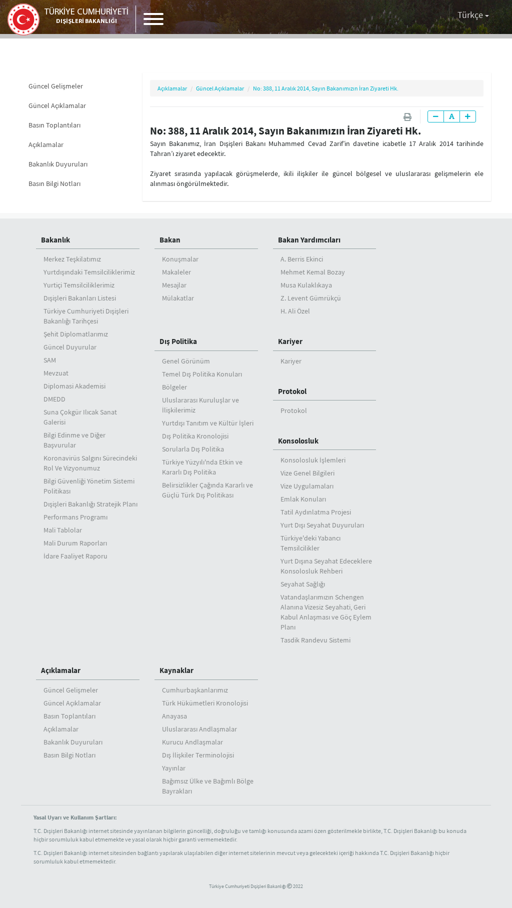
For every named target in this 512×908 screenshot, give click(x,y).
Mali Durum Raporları (75, 543)
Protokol (292, 391)
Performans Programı (76, 517)
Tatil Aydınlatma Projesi (315, 512)
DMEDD (55, 399)
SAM (50, 360)
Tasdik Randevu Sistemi (315, 640)
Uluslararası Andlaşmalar (199, 729)
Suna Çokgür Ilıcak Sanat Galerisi (80, 417)
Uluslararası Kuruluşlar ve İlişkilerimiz (200, 405)
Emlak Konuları (303, 499)
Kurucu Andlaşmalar (192, 742)
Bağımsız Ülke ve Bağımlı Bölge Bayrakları (208, 786)
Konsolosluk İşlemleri (313, 460)
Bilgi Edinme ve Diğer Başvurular (75, 440)
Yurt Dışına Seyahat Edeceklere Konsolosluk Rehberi (326, 566)
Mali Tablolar (63, 530)
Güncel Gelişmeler (55, 86)
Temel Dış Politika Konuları (202, 374)
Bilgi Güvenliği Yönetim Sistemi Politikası (89, 486)
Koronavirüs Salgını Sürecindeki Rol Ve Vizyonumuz (90, 463)
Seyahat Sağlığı (302, 584)
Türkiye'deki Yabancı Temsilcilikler (310, 543)
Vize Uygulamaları (307, 486)
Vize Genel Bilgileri (307, 473)
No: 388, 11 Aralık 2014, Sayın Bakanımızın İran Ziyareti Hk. (325, 88)
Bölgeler (174, 387)
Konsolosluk (298, 441)
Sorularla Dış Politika (193, 449)
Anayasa (174, 716)
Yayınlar (174, 768)
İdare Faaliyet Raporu (76, 556)
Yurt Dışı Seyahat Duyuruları (322, 525)
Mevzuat (56, 373)
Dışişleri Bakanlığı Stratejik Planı (91, 504)
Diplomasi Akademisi (75, 386)
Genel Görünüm (186, 361)
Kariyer (291, 361)
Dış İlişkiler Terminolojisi (198, 755)
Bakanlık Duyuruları (58, 164)
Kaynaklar (177, 670)
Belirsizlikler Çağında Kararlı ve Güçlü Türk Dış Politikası (207, 490)
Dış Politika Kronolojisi (195, 436)
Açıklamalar (46, 144)
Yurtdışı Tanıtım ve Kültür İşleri (208, 423)
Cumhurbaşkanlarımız (195, 690)
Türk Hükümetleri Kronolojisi (205, 703)
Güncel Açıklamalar (57, 105)
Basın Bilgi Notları (54, 183)
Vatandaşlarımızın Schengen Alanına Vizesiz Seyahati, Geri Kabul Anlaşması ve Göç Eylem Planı (326, 612)
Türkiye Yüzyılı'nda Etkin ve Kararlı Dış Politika (202, 467)
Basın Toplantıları (54, 125)
